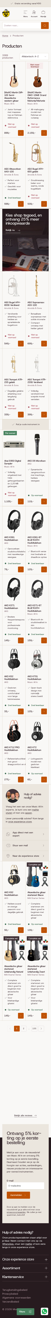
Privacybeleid (10, 1293)
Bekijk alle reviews (23, 1115)
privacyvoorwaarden (16, 1212)
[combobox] (21, 25)
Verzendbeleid (10, 1301)
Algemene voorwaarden (16, 1297)
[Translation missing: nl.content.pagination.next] (41, 1028)
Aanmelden (16, 1195)
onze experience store (20, 821)
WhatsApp (8, 1243)
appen (28, 812)
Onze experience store (18, 1259)
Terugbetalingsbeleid (14, 1290)
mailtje (28, 1243)
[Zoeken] (45, 25)
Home (5, 35)
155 (34, 1028)
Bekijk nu (10, 230)
